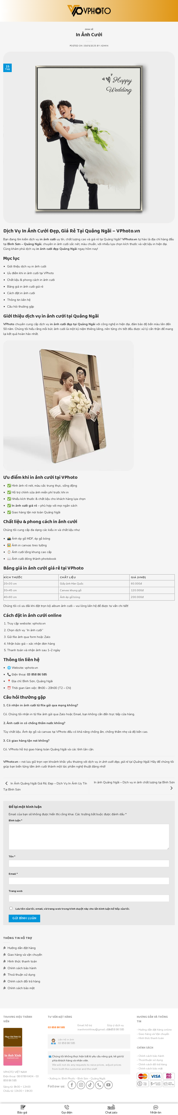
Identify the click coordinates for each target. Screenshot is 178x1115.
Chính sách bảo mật (21, 988)
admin (104, 45)
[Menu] (5, 11)
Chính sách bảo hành (21, 968)
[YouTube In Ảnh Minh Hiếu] (108, 1085)
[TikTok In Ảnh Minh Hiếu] (90, 1085)
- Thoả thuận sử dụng (150, 1060)
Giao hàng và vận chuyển (24, 955)
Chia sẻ (89, 29)
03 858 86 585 (115, 1029)
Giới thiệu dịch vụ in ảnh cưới (26, 266)
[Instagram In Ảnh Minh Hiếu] (81, 1085)
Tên (12, 856)
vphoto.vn (39, 623)
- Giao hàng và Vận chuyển (153, 1034)
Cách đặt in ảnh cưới (21, 293)
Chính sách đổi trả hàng (23, 981)
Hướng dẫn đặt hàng (21, 948)
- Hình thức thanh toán (150, 1038)
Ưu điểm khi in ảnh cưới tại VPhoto (30, 273)
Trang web (16, 891)
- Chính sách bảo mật (150, 1068)
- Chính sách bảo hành (150, 1056)
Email (13, 874)
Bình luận (15, 820)
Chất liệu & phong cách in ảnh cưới (31, 280)
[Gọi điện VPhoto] (99, 1085)
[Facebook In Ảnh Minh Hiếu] (72, 1085)
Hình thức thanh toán (22, 961)
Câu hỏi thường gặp (20, 307)
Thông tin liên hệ (18, 300)
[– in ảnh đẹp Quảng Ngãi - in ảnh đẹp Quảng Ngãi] (89, 11)
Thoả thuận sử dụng (21, 975)
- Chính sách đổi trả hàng (152, 1064)
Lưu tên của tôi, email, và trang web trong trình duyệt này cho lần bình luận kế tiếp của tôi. (72, 909)
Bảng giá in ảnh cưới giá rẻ (25, 287)
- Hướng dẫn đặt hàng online (154, 1029)
